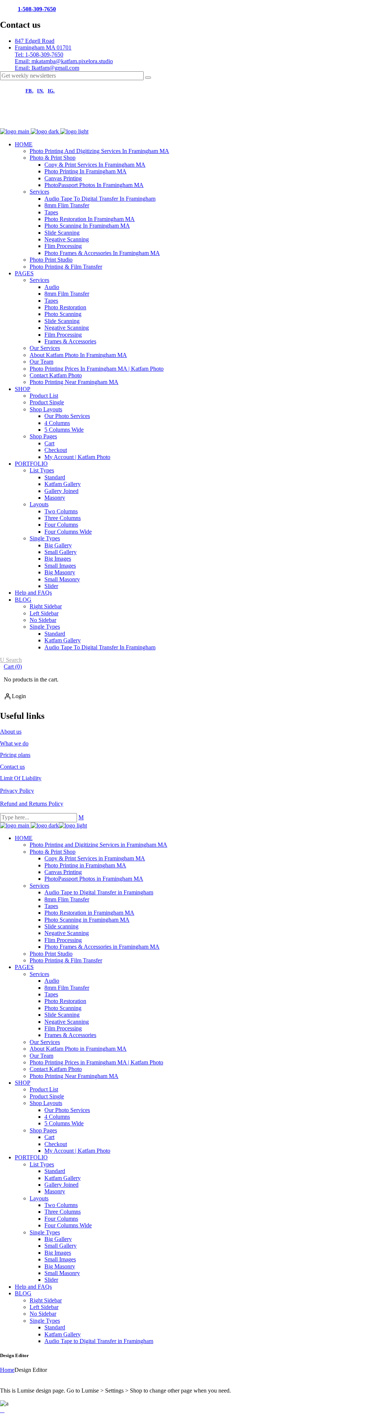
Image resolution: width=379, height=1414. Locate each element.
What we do (14, 743)
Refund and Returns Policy (31, 804)
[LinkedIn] (110, 120)
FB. (29, 91)
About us (10, 731)
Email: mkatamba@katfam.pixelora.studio (64, 61)
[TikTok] (60, 120)
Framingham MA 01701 (43, 47)
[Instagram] (34, 120)
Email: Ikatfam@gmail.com (47, 68)
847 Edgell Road (34, 41)
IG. (51, 91)
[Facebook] (9, 120)
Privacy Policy (17, 791)
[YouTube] (85, 120)
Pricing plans (15, 755)
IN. (40, 91)
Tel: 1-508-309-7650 (39, 54)
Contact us (12, 767)
